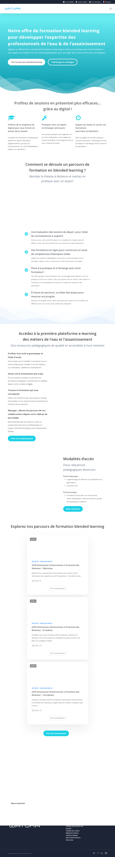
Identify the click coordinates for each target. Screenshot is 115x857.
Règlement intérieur (72, 833)
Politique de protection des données (74, 827)
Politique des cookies (73, 831)
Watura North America (73, 838)
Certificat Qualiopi (72, 835)
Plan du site (69, 840)
